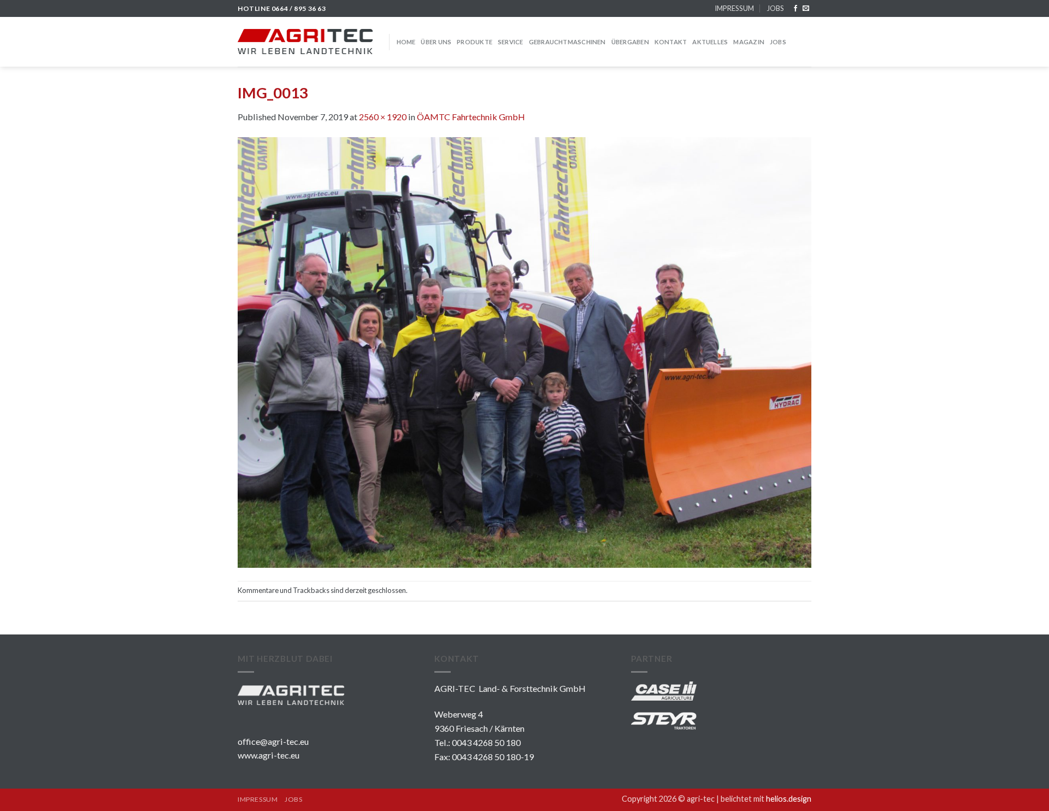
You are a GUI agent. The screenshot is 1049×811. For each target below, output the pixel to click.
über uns (436, 41)
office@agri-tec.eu (273, 741)
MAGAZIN (748, 41)
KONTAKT (671, 41)
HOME (406, 41)
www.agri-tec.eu (268, 755)
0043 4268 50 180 (486, 742)
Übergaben (630, 41)
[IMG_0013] (524, 351)
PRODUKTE (474, 41)
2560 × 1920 (382, 116)
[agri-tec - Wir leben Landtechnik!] (305, 41)
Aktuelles (710, 41)
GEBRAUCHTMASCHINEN (567, 41)
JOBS (775, 8)
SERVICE (510, 41)
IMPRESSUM (734, 8)
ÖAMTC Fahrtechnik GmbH (471, 116)
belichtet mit (766, 798)
